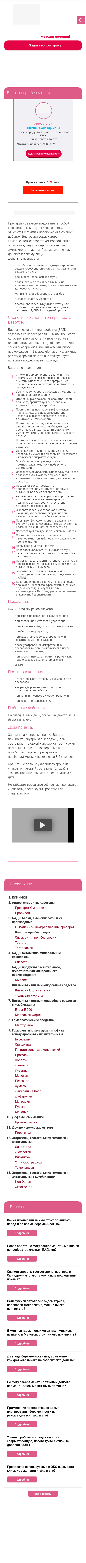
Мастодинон (24, 1025)
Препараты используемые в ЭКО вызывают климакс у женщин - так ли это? (40, 1468)
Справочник (21, 884)
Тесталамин (24, 948)
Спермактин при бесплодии (35, 937)
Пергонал (22, 1081)
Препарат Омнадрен (30, 908)
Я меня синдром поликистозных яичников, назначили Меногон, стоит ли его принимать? (41, 1332)
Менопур (21, 1112)
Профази (21, 1055)
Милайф (21, 980)
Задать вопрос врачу (45, 45)
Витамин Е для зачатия (32, 990)
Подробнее (22, 1233)
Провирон (22, 913)
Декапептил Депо (28, 1091)
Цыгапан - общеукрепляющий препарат (44, 927)
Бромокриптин (26, 1122)
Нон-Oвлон (23, 1182)
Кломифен (23, 1157)
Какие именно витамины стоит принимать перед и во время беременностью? (39, 1222)
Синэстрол (23, 1147)
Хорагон (21, 1060)
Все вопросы (43, 1493)
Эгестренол (23, 1187)
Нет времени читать (43, 190)
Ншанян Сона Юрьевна (43, 128)
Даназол (21, 1065)
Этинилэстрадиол (28, 1162)
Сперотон (22, 962)
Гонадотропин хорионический (37, 1050)
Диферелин (23, 1096)
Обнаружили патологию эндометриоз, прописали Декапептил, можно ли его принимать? (36, 1305)
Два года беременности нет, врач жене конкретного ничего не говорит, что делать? (41, 1358)
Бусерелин (23, 1039)
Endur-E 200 (23, 1010)
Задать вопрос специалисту (44, 153)
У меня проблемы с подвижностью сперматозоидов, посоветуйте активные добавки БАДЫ (38, 1441)
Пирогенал (23, 1133)
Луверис (21, 1070)
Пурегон (21, 1107)
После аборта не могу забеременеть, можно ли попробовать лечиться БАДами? (43, 1248)
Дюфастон (23, 1152)
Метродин (22, 1101)
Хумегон (21, 1086)
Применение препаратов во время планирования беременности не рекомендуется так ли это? (33, 1411)
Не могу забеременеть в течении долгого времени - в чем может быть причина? (38, 1384)
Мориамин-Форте (28, 1015)
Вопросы (18, 1206)
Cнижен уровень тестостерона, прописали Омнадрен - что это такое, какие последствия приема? (42, 1275)
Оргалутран (24, 1044)
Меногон (21, 1076)
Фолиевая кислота (29, 995)
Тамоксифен (24, 1167)
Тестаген (21, 943)
